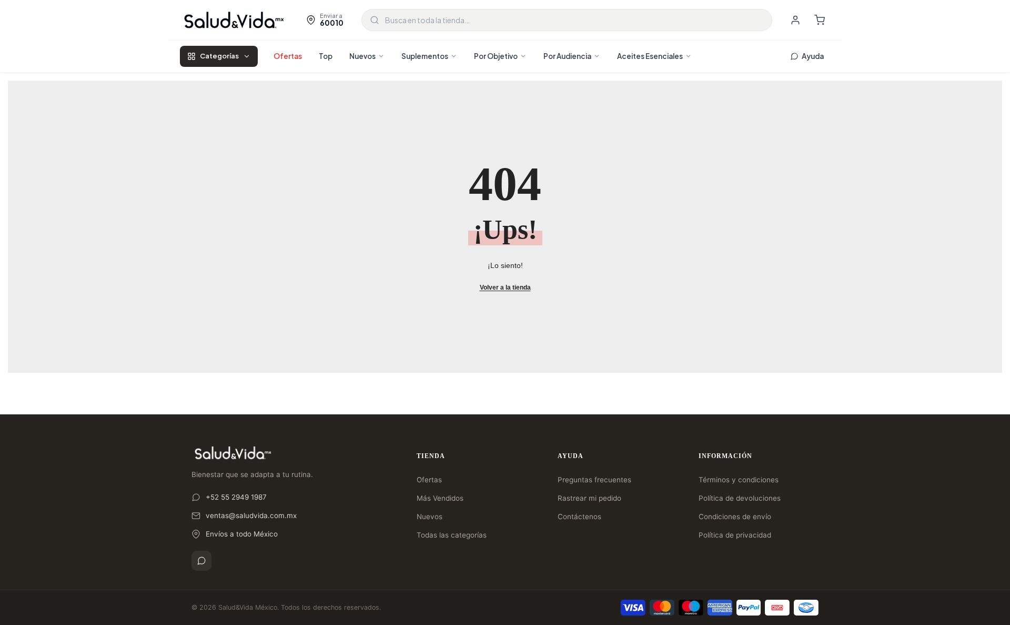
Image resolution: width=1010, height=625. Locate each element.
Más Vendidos (440, 498)
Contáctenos (579, 516)
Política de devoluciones (740, 498)
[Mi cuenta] (795, 20)
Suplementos (424, 56)
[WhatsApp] (201, 561)
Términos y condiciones (739, 479)
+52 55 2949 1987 (236, 497)
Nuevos (362, 56)
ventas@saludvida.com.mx (251, 515)
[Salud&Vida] (234, 20)
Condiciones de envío (735, 516)
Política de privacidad (735, 535)
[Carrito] (819, 20)
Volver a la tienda (505, 287)
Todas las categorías (452, 535)
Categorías (219, 56)
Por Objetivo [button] (496, 56)
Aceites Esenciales (650, 56)
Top (325, 56)
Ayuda (813, 56)
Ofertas (288, 56)
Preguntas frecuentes (594, 479)
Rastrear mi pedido (589, 498)
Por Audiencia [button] (567, 56)
